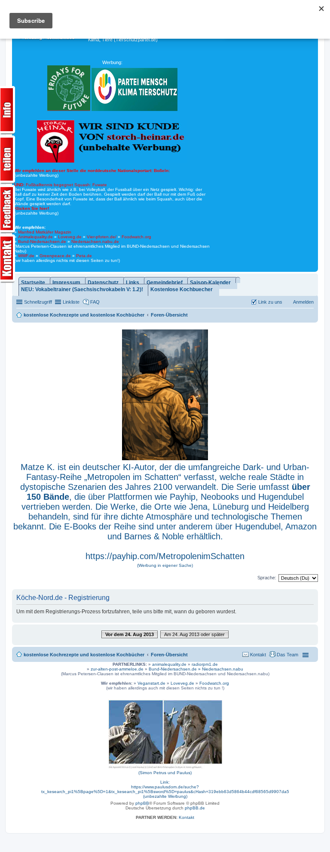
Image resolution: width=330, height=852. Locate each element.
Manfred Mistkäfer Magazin (44, 232)
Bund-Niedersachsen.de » (175, 669)
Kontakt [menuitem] (258, 654)
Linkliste (71, 302)
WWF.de (26, 255)
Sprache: (266, 577)
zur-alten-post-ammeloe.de (117, 669)
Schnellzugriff (38, 302)
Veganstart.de (151, 683)
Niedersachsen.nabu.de (95, 241)
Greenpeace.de (55, 255)
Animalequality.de (35, 236)
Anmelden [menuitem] (303, 302)
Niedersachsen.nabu (222, 669)
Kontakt (186, 817)
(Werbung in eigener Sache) (165, 565)
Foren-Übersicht (169, 654)
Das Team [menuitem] (287, 654)
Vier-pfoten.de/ (101, 236)
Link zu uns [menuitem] (270, 302)
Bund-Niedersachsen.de (42, 241)
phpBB (142, 803)
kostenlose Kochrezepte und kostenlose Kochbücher (84, 654)
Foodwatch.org (136, 236)
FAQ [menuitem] (95, 302)
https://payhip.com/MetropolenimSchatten (165, 556)
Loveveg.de (70, 236)
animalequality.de (169, 664)
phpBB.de (195, 808)
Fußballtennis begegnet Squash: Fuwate (60, 184)
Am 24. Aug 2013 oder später (194, 634)
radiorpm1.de (205, 664)
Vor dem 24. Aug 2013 (129, 634)
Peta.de (84, 255)
